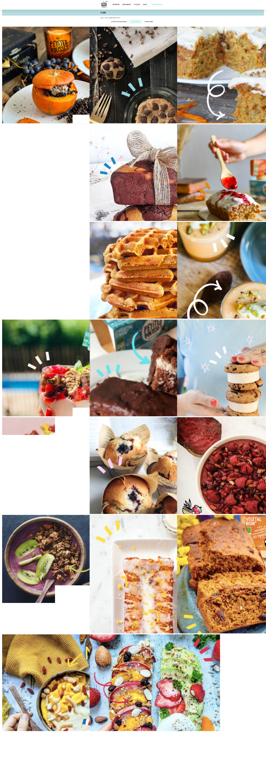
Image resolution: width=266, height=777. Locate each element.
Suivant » (139, 738)
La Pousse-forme (149, 21)
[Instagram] (129, 762)
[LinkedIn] (133, 762)
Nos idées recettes (113, 17)
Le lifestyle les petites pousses (119, 21)
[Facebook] (125, 762)
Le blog (106, 17)
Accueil (102, 17)
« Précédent (127, 738)
